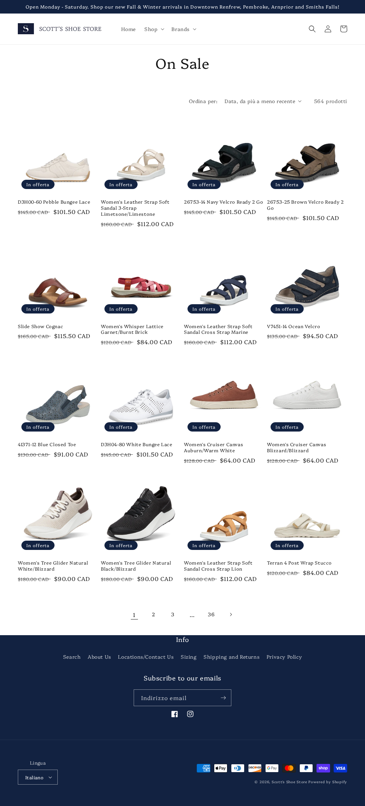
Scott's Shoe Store (289, 781)
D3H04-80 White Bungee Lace (137, 444)
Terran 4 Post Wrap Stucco (299, 563)
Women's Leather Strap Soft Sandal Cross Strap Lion (218, 566)
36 (211, 614)
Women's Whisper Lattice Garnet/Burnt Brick (132, 329)
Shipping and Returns (231, 656)
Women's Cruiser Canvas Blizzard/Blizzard (296, 447)
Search (72, 656)
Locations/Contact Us (146, 656)
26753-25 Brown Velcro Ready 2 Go (305, 205)
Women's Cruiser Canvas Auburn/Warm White (213, 447)
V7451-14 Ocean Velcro (293, 326)
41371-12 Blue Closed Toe (47, 444)
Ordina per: (203, 100)
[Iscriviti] (223, 697)
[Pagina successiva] (230, 614)
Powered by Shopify (327, 781)
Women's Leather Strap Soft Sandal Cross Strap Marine (218, 329)
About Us (99, 656)
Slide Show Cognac (40, 326)
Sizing (189, 656)
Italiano (34, 777)
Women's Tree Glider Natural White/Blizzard (53, 566)
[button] (153, 28)
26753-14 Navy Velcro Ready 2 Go (223, 202)
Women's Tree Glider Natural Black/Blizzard (136, 566)
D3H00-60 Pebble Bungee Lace (54, 202)
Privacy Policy (284, 656)
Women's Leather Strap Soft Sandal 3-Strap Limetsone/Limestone (135, 208)
